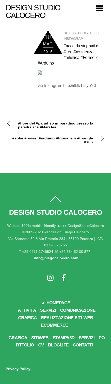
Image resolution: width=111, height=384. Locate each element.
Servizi (48, 310)
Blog (83, 33)
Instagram (74, 39)
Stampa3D (64, 337)
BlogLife (58, 345)
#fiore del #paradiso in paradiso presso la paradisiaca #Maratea (55, 125)
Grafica (18, 337)
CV (41, 345)
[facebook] (64, 278)
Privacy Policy (18, 369)
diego (69, 33)
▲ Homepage (55, 302)
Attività (27, 310)
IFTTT (94, 33)
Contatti (83, 345)
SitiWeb (40, 337)
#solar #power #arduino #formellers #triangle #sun (52, 140)
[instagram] (51, 278)
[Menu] (99, 8)
